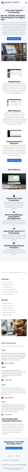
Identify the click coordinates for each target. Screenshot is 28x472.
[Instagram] (14, 456)
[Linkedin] (8, 456)
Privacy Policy (5, 460)
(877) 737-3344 (21, 465)
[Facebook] (11, 456)
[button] (26, 3)
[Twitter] (17, 456)
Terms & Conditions (14, 460)
